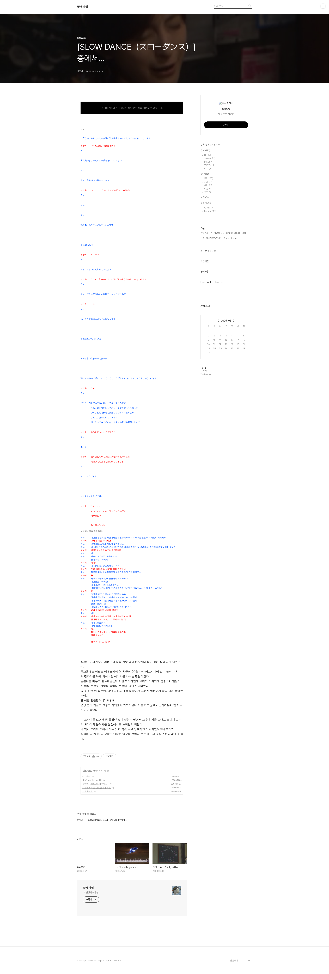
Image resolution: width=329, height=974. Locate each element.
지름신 (205, 203)
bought (210, 211)
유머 (208, 185)
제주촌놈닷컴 (236, 922)
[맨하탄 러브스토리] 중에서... (95, 783)
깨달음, (227, 238)
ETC (208, 168)
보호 (207, 192)
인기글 (213, 250)
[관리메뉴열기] (323, 6)
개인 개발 (234, 949)
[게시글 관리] (98, 756)
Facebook (205, 282)
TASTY (209, 165)
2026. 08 (226, 320)
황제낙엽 (82, 7)
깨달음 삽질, (219, 233)
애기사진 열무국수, (214, 238)
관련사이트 (235, 960)
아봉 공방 (234, 938)
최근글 (203, 250)
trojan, (234, 238)
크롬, (202, 238)
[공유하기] (93, 756)
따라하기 (86, 776)
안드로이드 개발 (237, 944)
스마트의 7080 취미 (239, 955)
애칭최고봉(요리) (237, 927)
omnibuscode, (233, 233)
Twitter (219, 282)
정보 (205, 150)
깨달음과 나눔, (206, 233)
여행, (244, 233)
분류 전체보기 (210, 144)
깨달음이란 (87, 791)
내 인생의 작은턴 (91, 892)
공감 (90, 770)
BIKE (208, 162)
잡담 (85, 770)
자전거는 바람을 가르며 (240, 911)
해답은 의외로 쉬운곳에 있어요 (96, 787)
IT (207, 155)
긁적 (208, 178)
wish (209, 207)
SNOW (209, 158)
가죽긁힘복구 (236, 933)
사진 (204, 197)
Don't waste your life (92, 780)
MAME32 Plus (237, 916)
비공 (207, 188)
